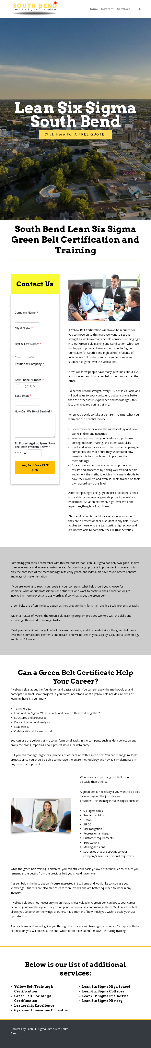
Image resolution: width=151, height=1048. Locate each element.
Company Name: (27, 312)
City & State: (24, 328)
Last (31, 356)
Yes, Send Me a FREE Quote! (35, 467)
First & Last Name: (28, 344)
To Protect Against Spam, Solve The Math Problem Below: (35, 445)
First (17, 356)
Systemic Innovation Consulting (42, 1010)
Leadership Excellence (34, 1005)
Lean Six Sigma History (102, 1001)
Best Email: (23, 395)
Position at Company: (29, 364)
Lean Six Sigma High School (106, 987)
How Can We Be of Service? (33, 411)
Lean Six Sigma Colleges (103, 991)
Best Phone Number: (29, 380)
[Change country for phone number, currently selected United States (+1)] (19, 386)
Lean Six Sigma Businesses (105, 996)
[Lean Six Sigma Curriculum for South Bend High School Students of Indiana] (35, 9)
